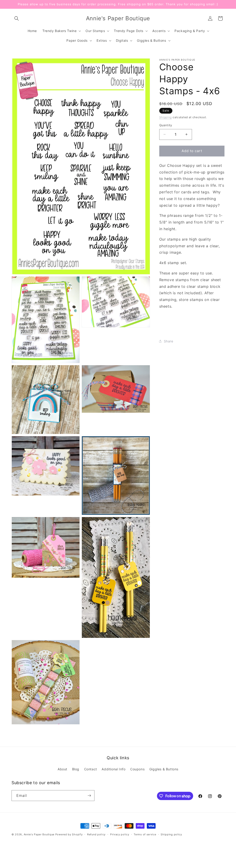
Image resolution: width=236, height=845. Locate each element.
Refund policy (96, 834)
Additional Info (113, 769)
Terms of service (145, 834)
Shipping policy (171, 834)
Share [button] (168, 341)
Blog (75, 769)
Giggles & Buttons (163, 769)
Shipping (165, 117)
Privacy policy (119, 834)
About (62, 769)
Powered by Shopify (69, 834)
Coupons (137, 769)
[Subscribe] (89, 795)
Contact (90, 769)
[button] (17, 18)
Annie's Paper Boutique (39, 834)
